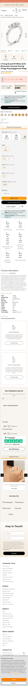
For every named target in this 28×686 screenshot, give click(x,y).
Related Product (14, 457)
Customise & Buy (14, 107)
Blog (3, 611)
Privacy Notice (6, 549)
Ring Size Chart (6, 624)
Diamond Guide (6, 597)
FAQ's (4, 645)
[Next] (25, 475)
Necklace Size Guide (7, 604)
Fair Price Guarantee (7, 641)
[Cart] (19, 10)
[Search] (14, 10)
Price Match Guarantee (21, 91)
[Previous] (2, 475)
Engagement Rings (9, 15)
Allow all (14, 679)
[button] (14, 114)
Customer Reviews (7, 636)
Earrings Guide (6, 591)
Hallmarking (5, 620)
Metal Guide (5, 600)
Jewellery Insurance (7, 572)
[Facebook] (24, 653)
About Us (4, 634)
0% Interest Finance (7, 577)
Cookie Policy (15, 672)
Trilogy (15, 15)
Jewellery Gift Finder (7, 618)
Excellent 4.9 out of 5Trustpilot (14, 5)
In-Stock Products (9, 101)
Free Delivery (5, 566)
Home (2, 15)
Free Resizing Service (8, 581)
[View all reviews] (6, 73)
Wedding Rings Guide (8, 593)
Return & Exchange (7, 568)
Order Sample (10, 206)
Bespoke (4, 575)
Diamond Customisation (14, 127)
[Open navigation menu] (24, 10)
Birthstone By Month (7, 616)
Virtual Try (5, 643)
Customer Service (7, 652)
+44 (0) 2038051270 (7, 655)
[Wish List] (16, 10)
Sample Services (6, 579)
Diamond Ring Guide (7, 595)
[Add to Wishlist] (22, 206)
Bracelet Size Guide (7, 627)
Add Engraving (6, 193)
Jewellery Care (6, 622)
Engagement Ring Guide (8, 589)
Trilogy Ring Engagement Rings (8, 318)
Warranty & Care (6, 570)
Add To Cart (14, 198)
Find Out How (14, 343)
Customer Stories (7, 614)
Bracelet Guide (6, 602)
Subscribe (14, 553)
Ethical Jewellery (6, 638)
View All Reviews (14, 449)
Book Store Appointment (14, 202)
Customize (13, 683)
